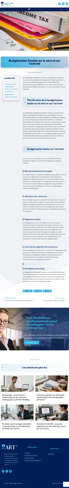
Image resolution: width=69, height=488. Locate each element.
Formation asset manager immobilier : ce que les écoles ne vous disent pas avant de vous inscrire (17, 426)
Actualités (27, 453)
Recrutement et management (33, 460)
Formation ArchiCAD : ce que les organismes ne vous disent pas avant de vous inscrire (51, 426)
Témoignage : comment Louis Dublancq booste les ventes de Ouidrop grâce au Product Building (15, 397)
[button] (29, 9)
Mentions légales (13, 483)
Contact (6, 483)
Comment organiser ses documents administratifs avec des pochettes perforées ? (50, 397)
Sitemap (20, 483)
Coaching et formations (31, 455)
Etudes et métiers (29, 458)
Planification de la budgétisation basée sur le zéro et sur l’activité (11, 87)
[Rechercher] (67, 9)
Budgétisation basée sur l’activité (11, 96)
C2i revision (51, 454)
